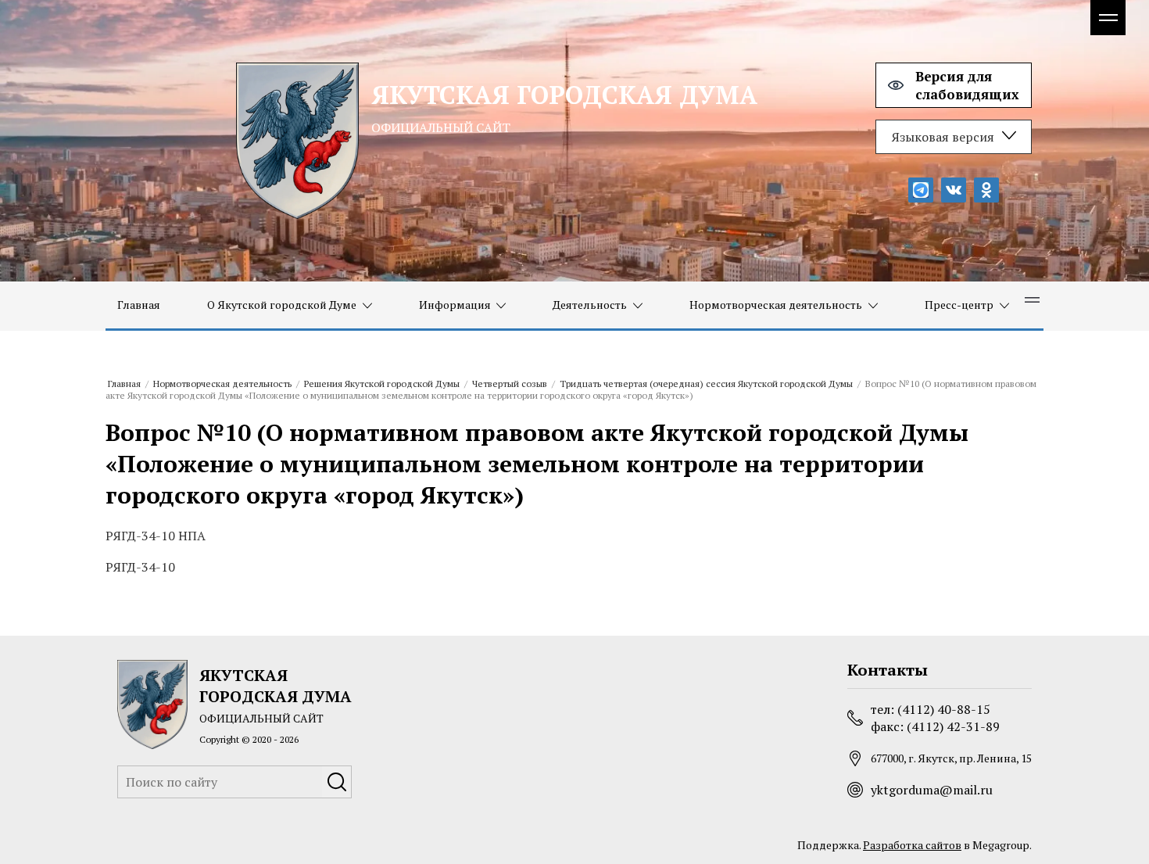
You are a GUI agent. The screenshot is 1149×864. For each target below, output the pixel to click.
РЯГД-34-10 (140, 566)
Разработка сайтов (912, 844)
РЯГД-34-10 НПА (156, 535)
